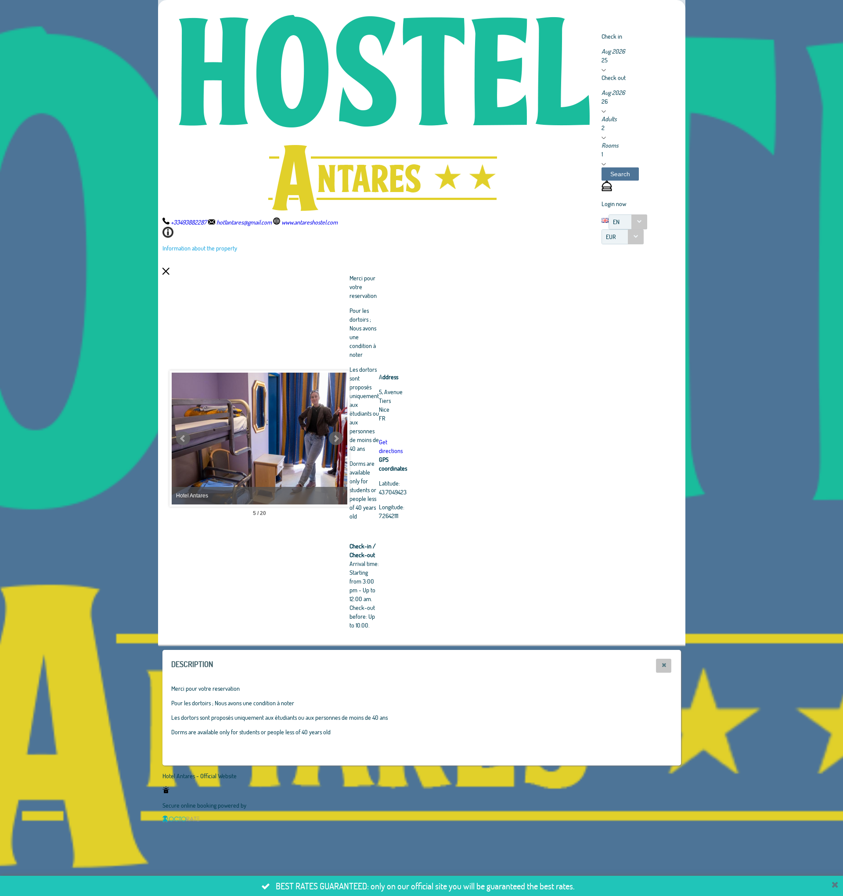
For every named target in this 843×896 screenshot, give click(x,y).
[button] (620, 174)
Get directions (391, 446)
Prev (183, 439)
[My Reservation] (607, 189)
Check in (612, 36)
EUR (611, 236)
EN (616, 222)
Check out (614, 77)
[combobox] (628, 221)
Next (336, 439)
